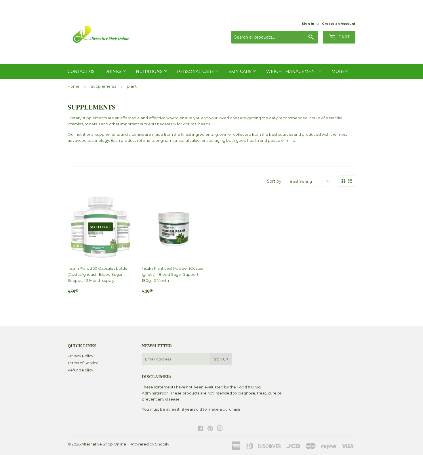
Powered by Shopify (150, 444)
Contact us (81, 71)
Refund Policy (80, 370)
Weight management (292, 71)
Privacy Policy (80, 356)
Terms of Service (83, 362)
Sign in (308, 24)
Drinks (113, 71)
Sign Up (221, 359)
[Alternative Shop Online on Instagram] (220, 429)
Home (73, 86)
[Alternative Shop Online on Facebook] (200, 429)
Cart (343, 36)
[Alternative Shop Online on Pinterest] (210, 429)
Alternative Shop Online (103, 444)
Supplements (103, 86)
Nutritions (150, 71)
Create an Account (338, 24)
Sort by (274, 181)
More (338, 71)
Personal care (196, 71)
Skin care (240, 71)
